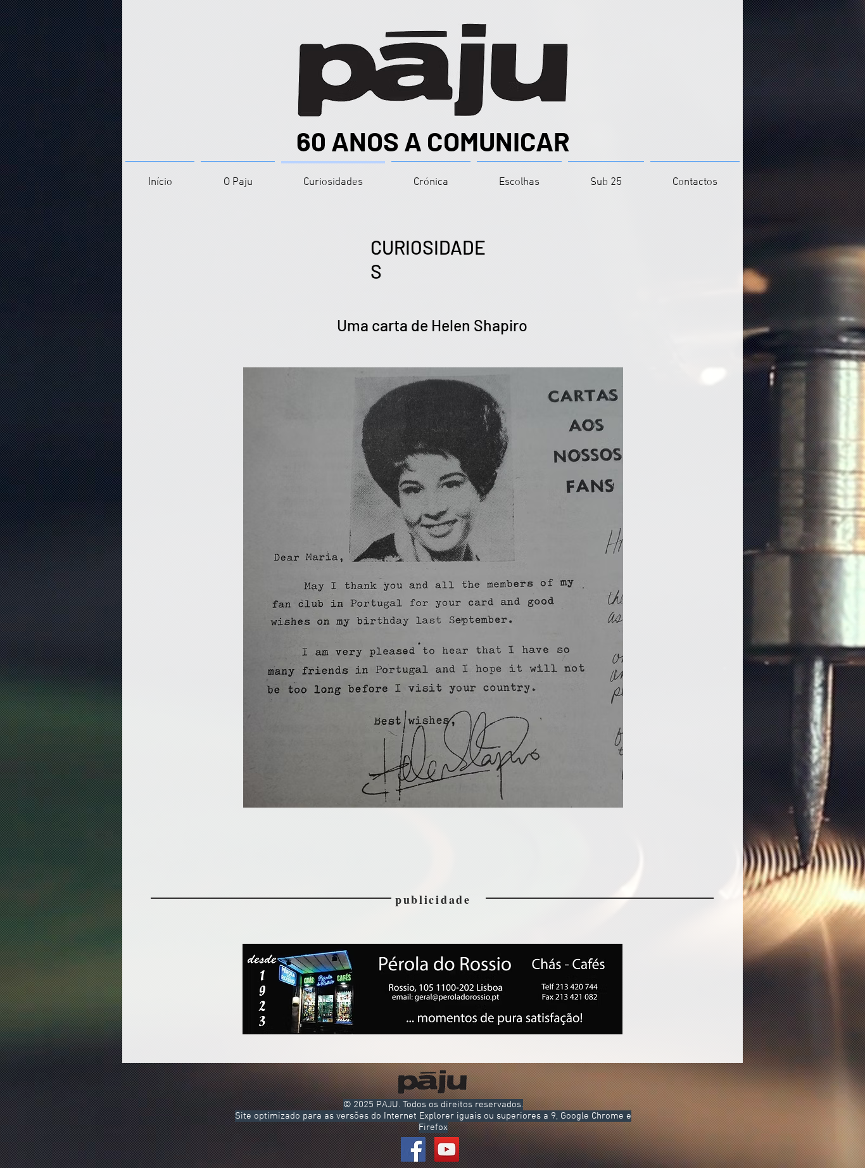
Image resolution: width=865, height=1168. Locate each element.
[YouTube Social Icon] (446, 1149)
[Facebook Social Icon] (413, 1149)
